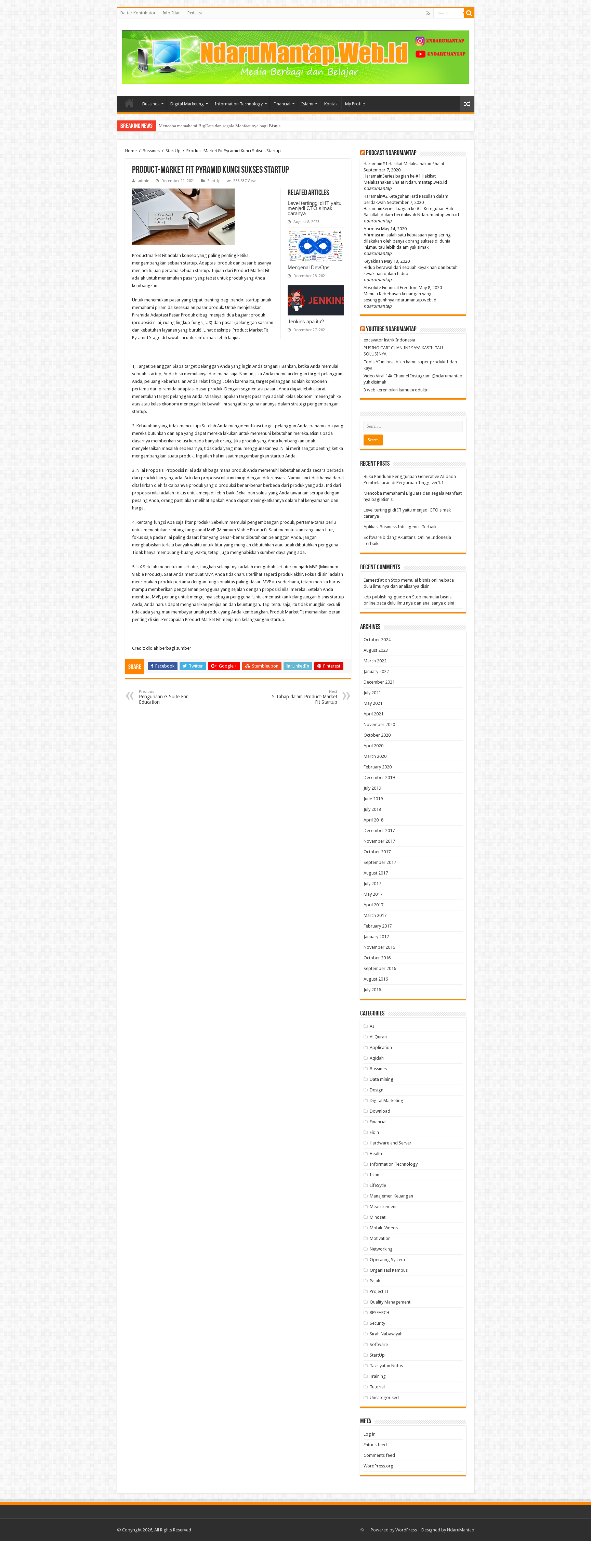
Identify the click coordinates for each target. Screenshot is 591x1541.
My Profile (355, 103)
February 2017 (378, 926)
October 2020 (377, 735)
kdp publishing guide (384, 596)
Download (380, 1111)
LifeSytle (378, 1185)
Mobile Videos (384, 1227)
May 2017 (373, 894)
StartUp (173, 150)
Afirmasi (372, 228)
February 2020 (378, 766)
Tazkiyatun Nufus (386, 1365)
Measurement (383, 1206)
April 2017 (373, 904)
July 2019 (372, 788)
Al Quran (378, 1036)
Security (377, 1323)
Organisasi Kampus (389, 1270)
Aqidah (377, 1058)
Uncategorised (384, 1397)
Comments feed (379, 1455)
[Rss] (428, 13)
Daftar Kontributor (138, 13)
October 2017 (377, 851)
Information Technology (239, 103)
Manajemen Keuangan (391, 1196)
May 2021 (373, 703)
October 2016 (377, 957)
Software (379, 1344)
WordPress (406, 1529)
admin (143, 181)
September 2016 (380, 968)
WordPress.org (378, 1465)
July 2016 (372, 989)
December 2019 (379, 777)
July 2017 (372, 883)
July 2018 (372, 809)
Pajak (375, 1280)
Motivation (380, 1238)
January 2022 (376, 671)
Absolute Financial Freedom (391, 287)
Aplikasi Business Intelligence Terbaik (400, 526)
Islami (307, 103)
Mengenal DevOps (309, 267)
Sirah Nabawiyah (386, 1333)
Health (376, 1153)
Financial (282, 103)
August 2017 (376, 873)
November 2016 (379, 947)
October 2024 (377, 639)
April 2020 (373, 745)
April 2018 (373, 820)
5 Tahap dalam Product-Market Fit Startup (304, 697)
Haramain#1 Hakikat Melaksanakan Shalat (404, 163)
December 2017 (379, 830)
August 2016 (376, 979)
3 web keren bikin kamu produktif (396, 389)
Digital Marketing (187, 103)
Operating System (387, 1259)
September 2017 (380, 862)
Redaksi (194, 13)
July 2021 (372, 692)
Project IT (379, 1291)
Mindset (377, 1217)
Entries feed (375, 1444)
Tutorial (377, 1386)
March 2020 (375, 756)
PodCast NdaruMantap (391, 153)
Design (376, 1089)
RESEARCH (379, 1312)
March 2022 (375, 660)
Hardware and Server (390, 1142)
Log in (370, 1434)
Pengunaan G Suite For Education (163, 697)
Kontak (331, 103)
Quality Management (390, 1302)
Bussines (150, 103)
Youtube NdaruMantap (391, 329)
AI (372, 1026)
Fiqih (374, 1132)
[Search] (469, 13)
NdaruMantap (460, 1529)
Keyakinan (373, 261)
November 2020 (379, 724)
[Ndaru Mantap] (295, 56)
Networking (381, 1249)
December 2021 (379, 682)
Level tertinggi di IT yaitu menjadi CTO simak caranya (209, 125)
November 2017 (379, 841)
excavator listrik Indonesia (389, 339)
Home (129, 103)
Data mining (381, 1079)
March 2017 (375, 915)
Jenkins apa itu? (306, 321)
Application (381, 1047)
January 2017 (376, 936)
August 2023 (376, 650)
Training (378, 1376)
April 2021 (373, 713)
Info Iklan (171, 13)
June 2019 (373, 798)
